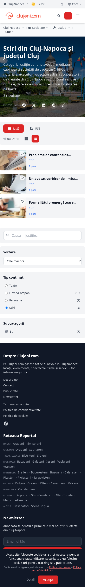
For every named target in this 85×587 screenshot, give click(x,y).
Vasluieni (63, 461)
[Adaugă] (68, 16)
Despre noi (10, 379)
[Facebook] (5, 423)
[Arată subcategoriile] (13, 31)
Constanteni (26, 489)
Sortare (9, 252)
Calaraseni (72, 472)
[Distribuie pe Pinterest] (53, 105)
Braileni (23, 472)
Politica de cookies (15, 416)
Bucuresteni (39, 472)
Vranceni (9, 467)
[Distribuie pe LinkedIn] (43, 105)
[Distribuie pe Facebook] (24, 105)
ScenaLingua (40, 506)
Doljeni (20, 483)
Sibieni (42, 455)
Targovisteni (42, 477)
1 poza (33, 166)
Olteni (44, 483)
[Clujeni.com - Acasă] (22, 16)
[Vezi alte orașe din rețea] (23, 27)
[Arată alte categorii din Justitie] (69, 27)
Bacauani (23, 461)
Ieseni (50, 461)
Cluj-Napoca (11, 28)
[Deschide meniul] (77, 16)
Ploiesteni (24, 477)
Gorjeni (32, 483)
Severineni (58, 483)
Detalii (31, 579)
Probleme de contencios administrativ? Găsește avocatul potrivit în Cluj (55, 155)
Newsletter (10, 397)
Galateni (38, 461)
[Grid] (26, 138)
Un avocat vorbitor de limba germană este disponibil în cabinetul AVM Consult (52, 178)
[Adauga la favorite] (22, 154)
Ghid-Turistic (64, 495)
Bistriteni (28, 455)
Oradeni (21, 449)
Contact (8, 385)
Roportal (22, 495)
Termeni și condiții (16, 404)
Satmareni (36, 449)
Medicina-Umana (15, 500)
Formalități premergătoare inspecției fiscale (51, 202)
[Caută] (59, 16)
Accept (48, 579)
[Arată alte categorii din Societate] (47, 27)
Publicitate (10, 391)
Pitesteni (9, 477)
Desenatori (21, 506)
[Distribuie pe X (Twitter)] (34, 105)
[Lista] (35, 138)
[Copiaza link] (63, 105)
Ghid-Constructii (42, 495)
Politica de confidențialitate (22, 410)
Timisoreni (33, 444)
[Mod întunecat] (62, 4)
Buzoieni (56, 472)
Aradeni (18, 444)
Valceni (73, 483)
